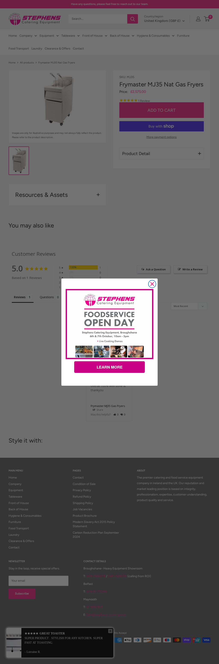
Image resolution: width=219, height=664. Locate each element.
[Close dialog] (152, 284)
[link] (109, 324)
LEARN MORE (110, 367)
